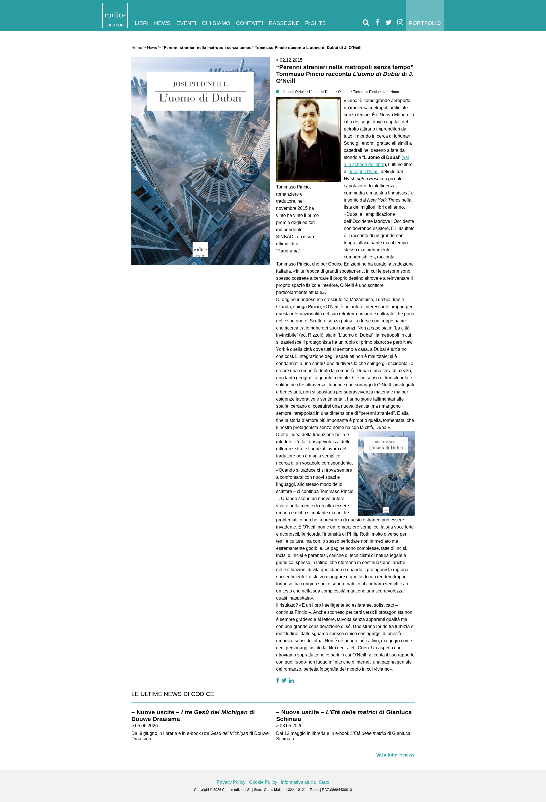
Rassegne (284, 23)
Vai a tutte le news (395, 755)
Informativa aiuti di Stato (305, 782)
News (162, 23)
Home (136, 47)
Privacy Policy (231, 782)
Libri (141, 23)
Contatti (249, 23)
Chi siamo (216, 23)
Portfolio (425, 23)
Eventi (186, 23)
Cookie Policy (263, 782)
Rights (315, 23)
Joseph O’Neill (364, 171)
